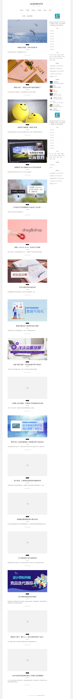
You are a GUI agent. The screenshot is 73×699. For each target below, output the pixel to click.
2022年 (51, 38)
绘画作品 (33, 10)
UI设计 (55, 54)
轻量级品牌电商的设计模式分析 (27, 519)
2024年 (51, 33)
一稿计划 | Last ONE (57, 97)
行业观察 (27, 10)
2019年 (51, 46)
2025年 (51, 30)
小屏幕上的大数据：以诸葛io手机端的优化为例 (27, 403)
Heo (50, 73)
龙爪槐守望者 (55, 81)
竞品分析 (61, 58)
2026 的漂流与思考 (59, 65)
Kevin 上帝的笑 (56, 105)
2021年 (51, 41)
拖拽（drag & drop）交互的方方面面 (27, 247)
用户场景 (63, 56)
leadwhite (36, 4)
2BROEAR (55, 93)
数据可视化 (59, 56)
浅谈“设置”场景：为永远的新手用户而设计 (27, 364)
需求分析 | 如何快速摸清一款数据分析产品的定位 (27, 442)
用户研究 (51, 58)
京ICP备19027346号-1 (41, 695)
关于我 (50, 10)
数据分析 (55, 56)
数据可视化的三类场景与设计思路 (27, 326)
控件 (52, 56)
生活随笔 (39, 10)
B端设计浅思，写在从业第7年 (27, 47)
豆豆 (54, 101)
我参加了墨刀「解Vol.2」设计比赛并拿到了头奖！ (27, 637)
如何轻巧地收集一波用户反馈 (27, 127)
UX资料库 (55, 108)
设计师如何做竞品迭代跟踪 (27, 597)
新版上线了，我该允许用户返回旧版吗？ (27, 87)
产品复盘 (59, 54)
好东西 (45, 10)
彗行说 (54, 85)
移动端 (58, 58)
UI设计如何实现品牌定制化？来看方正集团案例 (27, 675)
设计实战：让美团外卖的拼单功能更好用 (27, 480)
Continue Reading (27, 55)
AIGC (50, 54)
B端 (52, 54)
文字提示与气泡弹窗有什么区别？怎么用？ (27, 207)
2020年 (51, 44)
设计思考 (21, 10)
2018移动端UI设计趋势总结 (27, 558)
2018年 (51, 49)
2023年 (51, 36)
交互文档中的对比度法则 (27, 287)
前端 (50, 56)
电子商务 (54, 58)
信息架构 (62, 54)
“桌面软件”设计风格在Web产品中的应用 (27, 167)
